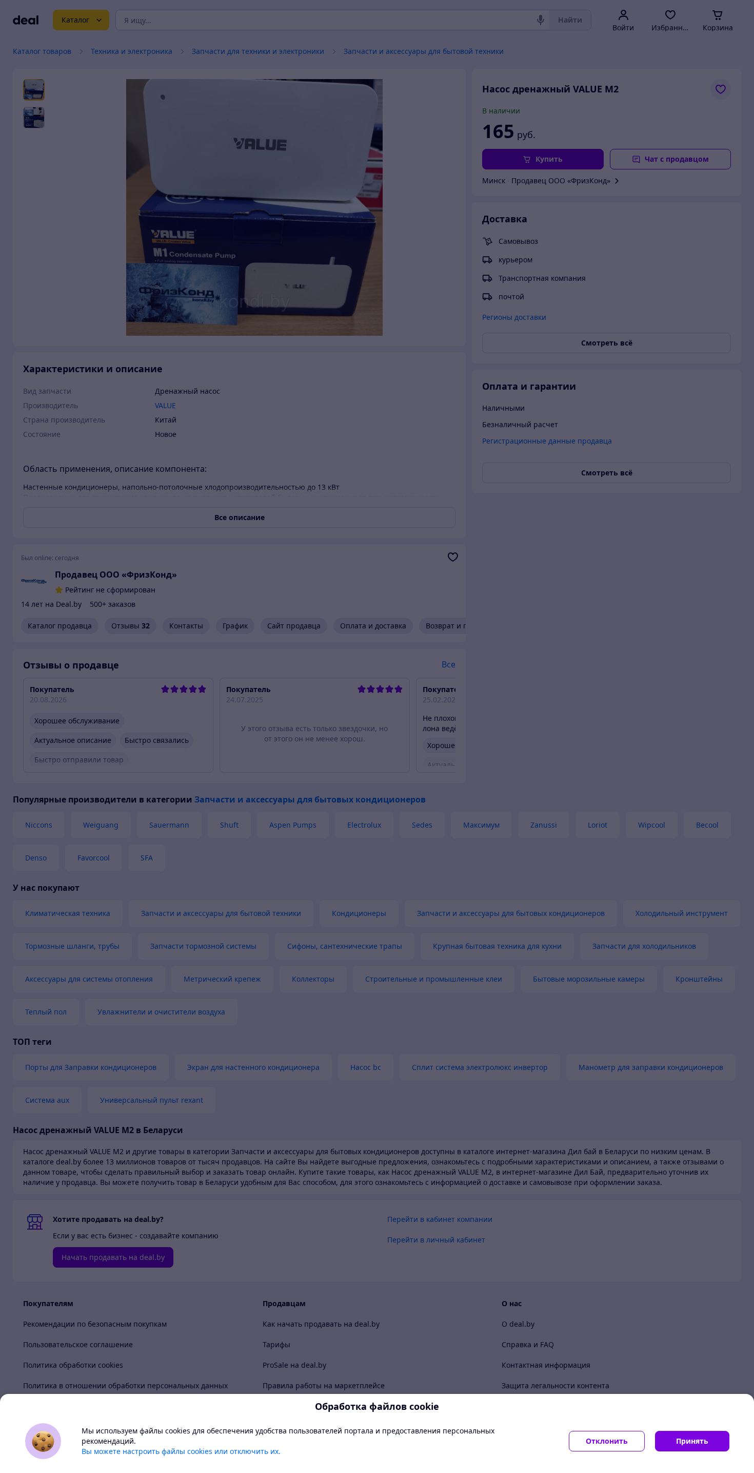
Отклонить (607, 1441)
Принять (692, 1441)
